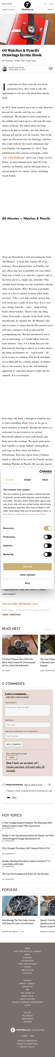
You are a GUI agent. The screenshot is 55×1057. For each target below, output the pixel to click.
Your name (9, 720)
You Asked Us (27, 993)
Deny (27, 583)
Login (11, 757)
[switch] (48, 537)
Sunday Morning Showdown (27, 1002)
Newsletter (27, 970)
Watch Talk (15, 614)
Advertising (27, 960)
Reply (14, 797)
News (5, 614)
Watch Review (27, 999)
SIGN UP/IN (7, 4)
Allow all (27, 566)
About (27, 954)
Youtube (27, 1021)
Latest (27, 1005)
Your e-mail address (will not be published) (21, 731)
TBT (27, 989)
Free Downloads (27, 964)
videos (50, 10)
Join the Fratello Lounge (27, 951)
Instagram (27, 1018)
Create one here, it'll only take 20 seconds (25, 768)
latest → (49, 630)
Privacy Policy (27, 1047)
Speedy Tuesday (27, 983)
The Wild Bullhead (13, 157)
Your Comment (11, 703)
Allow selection (27, 575)
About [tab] (45, 480)
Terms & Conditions (27, 1044)
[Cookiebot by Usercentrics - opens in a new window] (39, 472)
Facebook (27, 1015)
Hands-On (27, 986)
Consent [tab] (10, 480)
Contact (27, 973)
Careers (27, 957)
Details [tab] (27, 480)
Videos (27, 967)
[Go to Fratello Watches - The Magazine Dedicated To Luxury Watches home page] (27, 3)
